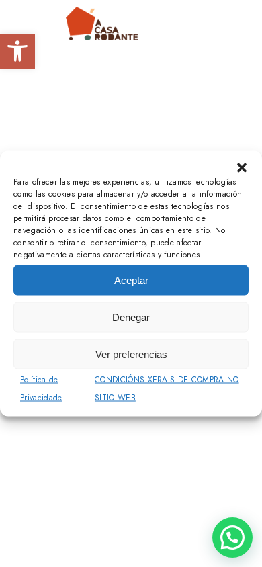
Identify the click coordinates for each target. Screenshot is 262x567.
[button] (17, 51)
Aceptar (131, 280)
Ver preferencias (131, 353)
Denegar (131, 316)
